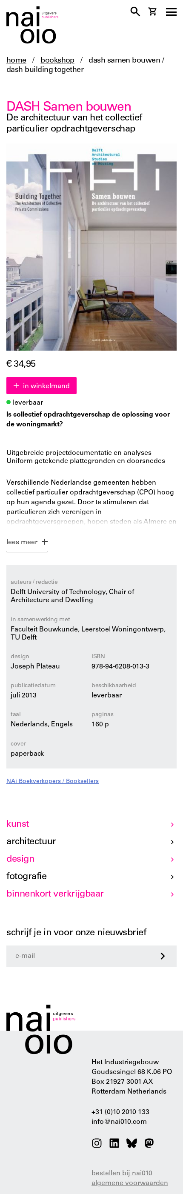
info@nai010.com (119, 1122)
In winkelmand (46, 386)
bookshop (57, 61)
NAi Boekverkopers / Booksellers (52, 782)
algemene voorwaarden (130, 1183)
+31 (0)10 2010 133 (120, 1112)
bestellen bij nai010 (122, 1173)
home (16, 61)
